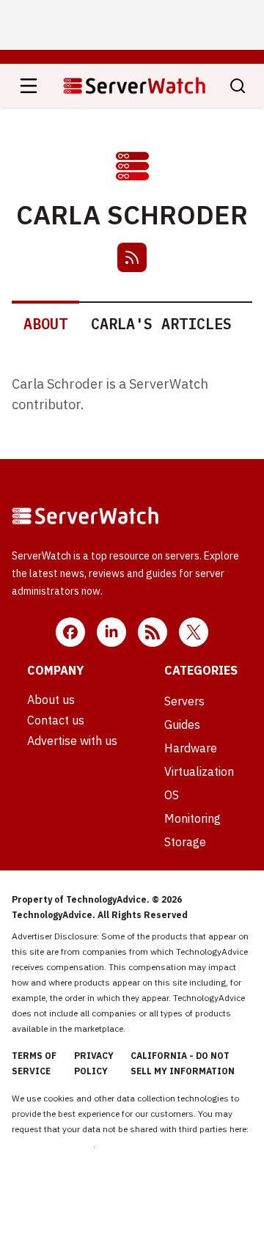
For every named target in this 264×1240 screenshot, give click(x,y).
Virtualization (199, 771)
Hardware (190, 748)
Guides (182, 724)
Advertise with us (72, 740)
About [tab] (45, 324)
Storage (185, 841)
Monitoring (192, 818)
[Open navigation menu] (29, 86)
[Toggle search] (237, 86)
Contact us (55, 720)
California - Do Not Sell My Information (183, 1063)
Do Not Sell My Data (52, 1144)
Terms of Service (34, 1063)
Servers (184, 701)
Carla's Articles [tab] (161, 324)
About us (51, 699)
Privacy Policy (94, 1063)
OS (171, 795)
